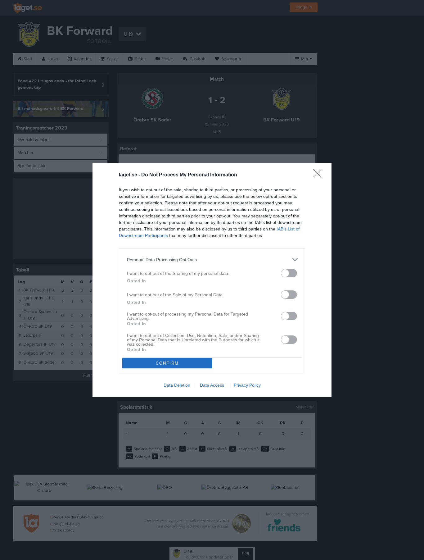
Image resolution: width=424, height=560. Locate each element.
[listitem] (212, 259)
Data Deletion (177, 385)
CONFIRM (167, 363)
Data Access (212, 385)
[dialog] (212, 280)
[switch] (289, 273)
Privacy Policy (247, 385)
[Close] (319, 175)
